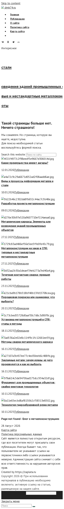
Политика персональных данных (21, 434)
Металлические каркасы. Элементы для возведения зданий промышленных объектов (26, 226)
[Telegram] (14, 41)
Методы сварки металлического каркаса (27, 342)
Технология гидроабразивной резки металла (29, 405)
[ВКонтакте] (3, 41)
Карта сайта (9, 430)
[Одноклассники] (9, 41)
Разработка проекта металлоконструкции (28, 203)
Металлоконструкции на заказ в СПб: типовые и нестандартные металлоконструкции (24, 252)
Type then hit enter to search (19, 497)
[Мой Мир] (19, 41)
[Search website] (10, 35)
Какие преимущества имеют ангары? (24, 163)
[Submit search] (33, 506)
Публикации (21, 170)
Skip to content (10, 3)
